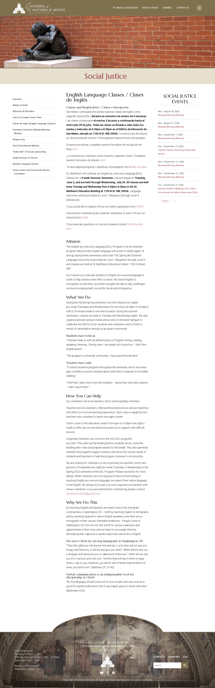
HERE (139, 206)
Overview (17, 99)
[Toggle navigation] (199, 8)
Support (174, 656)
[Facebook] (113, 673)
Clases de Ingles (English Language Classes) (34, 123)
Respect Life (19, 139)
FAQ (185, 656)
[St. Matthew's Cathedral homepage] (107, 661)
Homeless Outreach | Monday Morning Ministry (31, 131)
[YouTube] (102, 673)
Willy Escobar (139, 166)
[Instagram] (107, 673)
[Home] (39, 8)
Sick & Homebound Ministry (26, 145)
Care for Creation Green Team (27, 117)
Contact (159, 656)
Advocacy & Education (23, 111)
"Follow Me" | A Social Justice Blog (29, 151)
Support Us (183, 7)
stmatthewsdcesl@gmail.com (83, 493)
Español (167, 7)
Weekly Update (150, 7)
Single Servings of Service (25, 157)
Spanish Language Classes (26, 164)
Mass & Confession (126, 7)
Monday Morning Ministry (171, 115)
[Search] (184, 665)
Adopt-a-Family (20, 105)
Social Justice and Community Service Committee (31, 172)
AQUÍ (75, 149)
